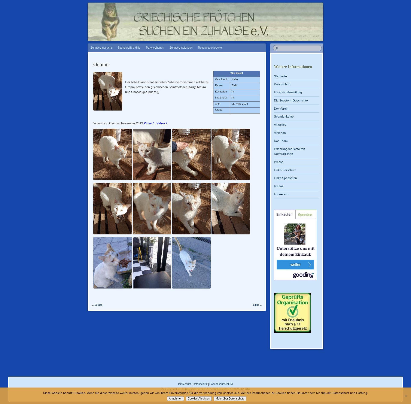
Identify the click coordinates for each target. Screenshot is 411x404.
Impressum (281, 194)
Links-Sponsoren (285, 178)
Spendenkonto (284, 116)
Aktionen (280, 132)
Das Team (281, 141)
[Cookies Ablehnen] (406, 396)
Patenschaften (155, 47)
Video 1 (149, 123)
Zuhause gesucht (101, 47)
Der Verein (281, 108)
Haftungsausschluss (221, 384)
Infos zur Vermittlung (288, 92)
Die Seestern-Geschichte (291, 100)
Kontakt (279, 186)
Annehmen (175, 398)
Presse (278, 162)
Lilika (257, 305)
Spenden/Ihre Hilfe (129, 47)
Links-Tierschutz (285, 170)
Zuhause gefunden (181, 47)
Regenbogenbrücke (210, 47)
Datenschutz (282, 84)
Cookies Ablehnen (199, 398)
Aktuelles (280, 124)
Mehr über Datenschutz (230, 398)
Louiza (97, 305)
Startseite (280, 76)
